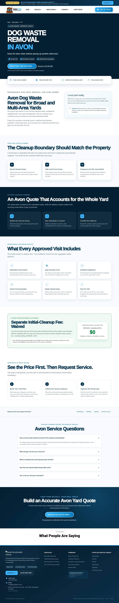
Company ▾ (64, 9)
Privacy (111, 598)
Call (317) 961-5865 (26, 573)
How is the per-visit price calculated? (59, 475)
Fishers (102, 559)
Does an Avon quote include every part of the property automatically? (60, 438)
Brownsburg (80, 411)
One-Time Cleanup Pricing (53, 564)
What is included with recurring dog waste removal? (59, 459)
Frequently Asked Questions (77, 561)
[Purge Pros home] (23, 553)
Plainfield (88, 411)
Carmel (102, 561)
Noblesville (102, 564)
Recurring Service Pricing (53, 561)
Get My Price (11, 573)
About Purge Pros (77, 556)
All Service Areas (102, 570)
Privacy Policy (77, 567)
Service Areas (15, 22)
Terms (106, 598)
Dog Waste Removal (53, 556)
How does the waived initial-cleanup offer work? (59, 467)
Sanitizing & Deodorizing (53, 559)
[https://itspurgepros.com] (13, 9)
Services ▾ (37, 9)
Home (27, 9)
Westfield (102, 567)
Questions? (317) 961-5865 (45, 66)
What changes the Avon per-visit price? (59, 451)
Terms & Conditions (77, 564)
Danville (96, 411)
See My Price (108, 3)
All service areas (105, 411)
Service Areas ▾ (51, 9)
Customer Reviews (77, 559)
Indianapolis (102, 556)
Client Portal (78, 9)
